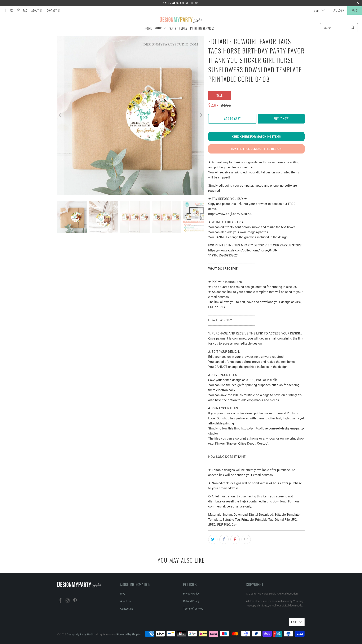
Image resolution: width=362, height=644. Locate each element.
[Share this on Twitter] (212, 539)
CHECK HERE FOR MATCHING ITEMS (256, 136)
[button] (160, 28)
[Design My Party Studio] (181, 20)
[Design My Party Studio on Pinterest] (18, 10)
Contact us (54, 10)
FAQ (25, 10)
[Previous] (60, 115)
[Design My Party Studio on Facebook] (5, 10)
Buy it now (281, 118)
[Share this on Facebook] (224, 539)
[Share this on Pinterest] (235, 539)
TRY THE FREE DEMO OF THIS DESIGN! (256, 149)
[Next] (201, 115)
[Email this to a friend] (246, 539)
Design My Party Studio (80, 634)
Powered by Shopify (129, 634)
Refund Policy (191, 601)
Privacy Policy (191, 593)
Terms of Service (193, 608)
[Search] (352, 27)
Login (341, 10)
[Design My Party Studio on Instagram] (11, 10)
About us (37, 10)
